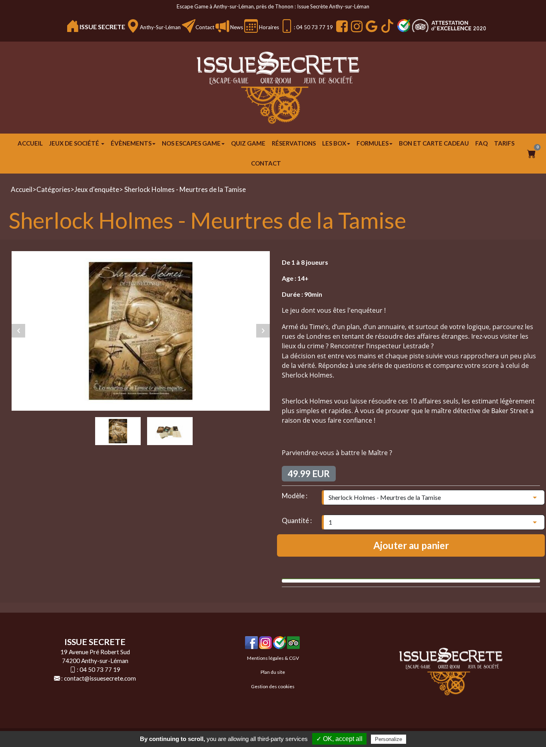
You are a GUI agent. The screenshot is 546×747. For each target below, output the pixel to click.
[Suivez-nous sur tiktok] (386, 26)
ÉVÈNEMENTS (131, 143)
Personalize (388, 739)
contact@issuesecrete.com (100, 678)
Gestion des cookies (273, 686)
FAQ (481, 143)
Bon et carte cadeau (434, 143)
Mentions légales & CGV (273, 658)
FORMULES (373, 143)
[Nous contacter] (188, 26)
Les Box (334, 143)
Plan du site (273, 672)
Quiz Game (248, 143)
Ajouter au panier (411, 545)
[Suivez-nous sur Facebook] (341, 26)
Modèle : (294, 495)
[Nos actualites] (222, 26)
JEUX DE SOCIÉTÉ (74, 143)
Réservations (294, 143)
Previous (18, 331)
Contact (204, 27)
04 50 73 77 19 (100, 669)
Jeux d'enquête (96, 189)
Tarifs (504, 143)
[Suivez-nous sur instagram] (356, 26)
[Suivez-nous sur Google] (370, 26)
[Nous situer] (133, 26)
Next (263, 331)
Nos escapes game (191, 143)
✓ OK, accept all (339, 738)
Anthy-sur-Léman (160, 27)
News (236, 27)
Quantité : (297, 520)
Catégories (53, 189)
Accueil (30, 143)
